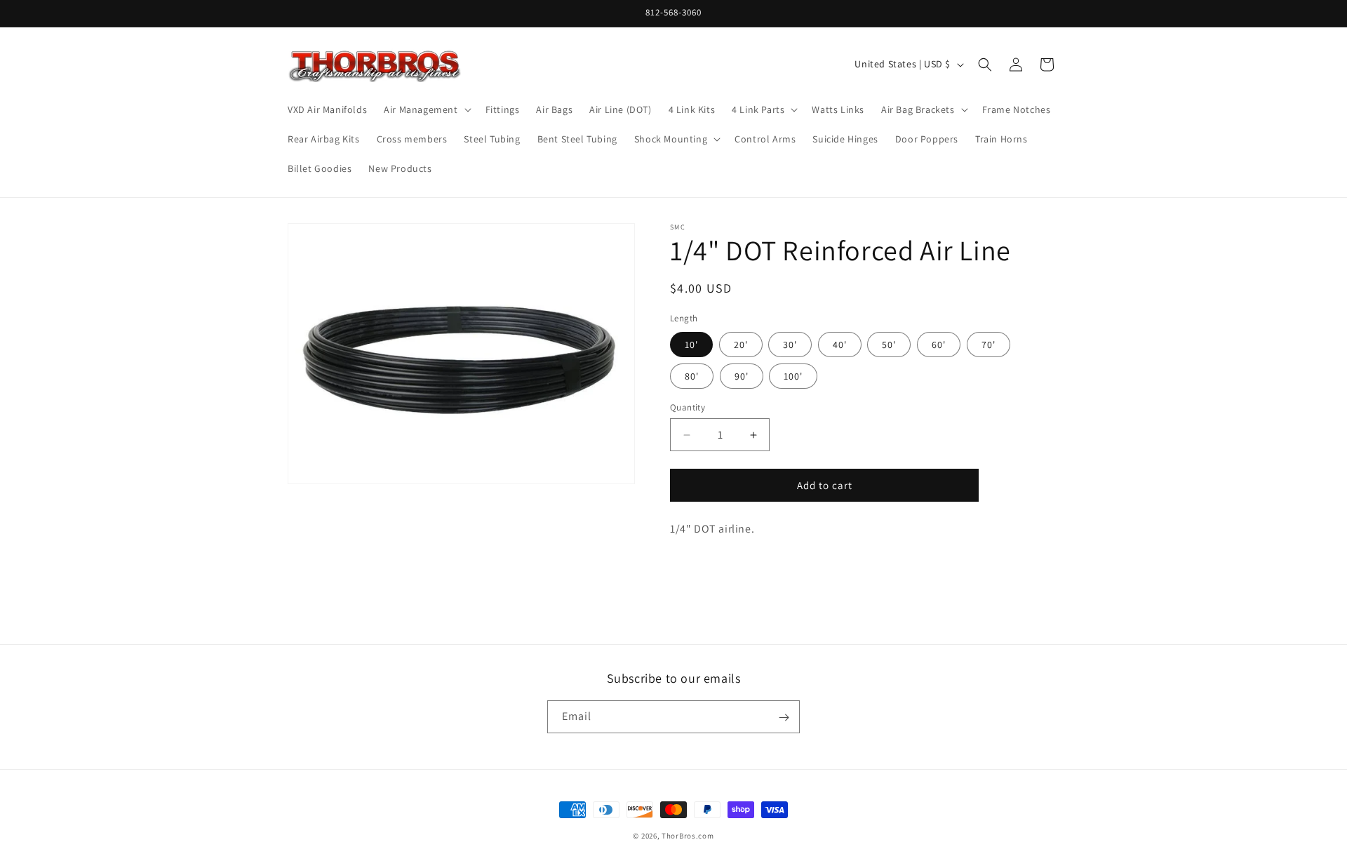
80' (692, 376)
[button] (425, 109)
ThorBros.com (687, 836)
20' (741, 344)
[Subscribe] (783, 717)
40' (840, 344)
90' (742, 376)
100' (793, 376)
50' (889, 344)
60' (939, 344)
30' (790, 344)
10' (691, 344)
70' (988, 344)
